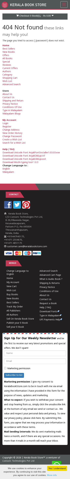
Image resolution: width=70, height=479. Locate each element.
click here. (36, 418)
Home (5, 45)
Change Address (11, 130)
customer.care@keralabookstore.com (26, 246)
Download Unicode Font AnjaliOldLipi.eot (24, 159)
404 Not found (33, 31)
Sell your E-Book (15, 327)
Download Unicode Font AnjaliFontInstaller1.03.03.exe (31, 152)
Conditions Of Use (12, 107)
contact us (52, 409)
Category (7, 74)
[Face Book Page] (8, 208)
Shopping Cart (9, 78)
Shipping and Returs (12, 100)
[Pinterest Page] (26, 208)
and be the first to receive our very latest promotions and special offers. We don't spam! (34, 343)
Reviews (6, 65)
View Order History (12, 133)
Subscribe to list (14, 375)
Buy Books (12, 294)
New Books (8, 52)
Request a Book (48, 303)
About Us (7, 94)
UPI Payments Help (50, 319)
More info (52, 475)
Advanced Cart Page (50, 275)
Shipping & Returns (50, 283)
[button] (35, 16)
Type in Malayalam (12, 110)
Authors (6, 71)
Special (6, 62)
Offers (5, 55)
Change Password (11, 136)
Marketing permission (18, 368)
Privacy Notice (10, 104)
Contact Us (8, 97)
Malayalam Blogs (11, 113)
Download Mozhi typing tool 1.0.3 (20, 162)
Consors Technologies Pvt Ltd (18, 461)
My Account (9, 120)
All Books (7, 58)
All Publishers (13, 310)
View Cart (12, 286)
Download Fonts (48, 311)
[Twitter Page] (17, 208)
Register (6, 126)
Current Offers (10, 68)
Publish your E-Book (17, 323)
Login (5, 123)
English (6, 169)
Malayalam (8, 172)
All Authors (12, 315)
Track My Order (15, 306)
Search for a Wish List (14, 143)
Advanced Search (11, 84)
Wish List (7, 81)
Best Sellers (8, 49)
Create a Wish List (12, 139)
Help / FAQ (8, 149)
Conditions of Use (49, 291)
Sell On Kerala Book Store (20, 319)
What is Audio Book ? (51, 279)
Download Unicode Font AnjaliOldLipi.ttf (23, 156)
